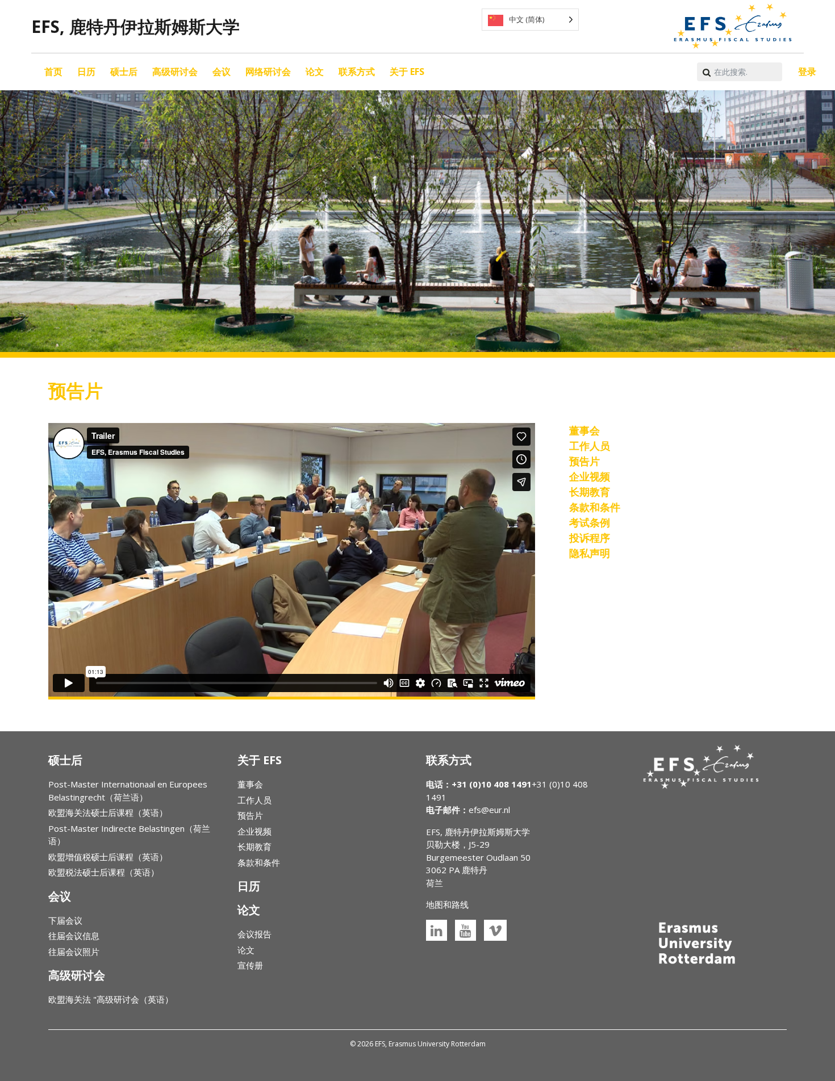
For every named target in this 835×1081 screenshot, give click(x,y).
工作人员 (254, 800)
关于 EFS (407, 71)
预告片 (250, 815)
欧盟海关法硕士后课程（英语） (108, 812)
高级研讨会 (175, 71)
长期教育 (254, 846)
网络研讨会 (268, 71)
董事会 (250, 784)
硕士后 (123, 71)
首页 (53, 71)
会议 (221, 71)
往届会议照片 (73, 951)
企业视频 (254, 831)
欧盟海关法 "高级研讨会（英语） (110, 999)
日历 (86, 71)
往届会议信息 (73, 935)
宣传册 (250, 965)
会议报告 (254, 934)
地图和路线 (447, 904)
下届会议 (65, 920)
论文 (315, 71)
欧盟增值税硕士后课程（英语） (108, 856)
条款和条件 (258, 862)
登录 (807, 71)
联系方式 (357, 71)
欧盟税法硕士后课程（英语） (103, 872)
